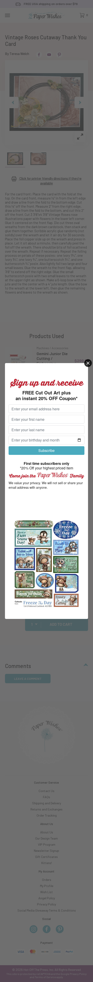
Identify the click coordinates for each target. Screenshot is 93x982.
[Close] (88, 363)
